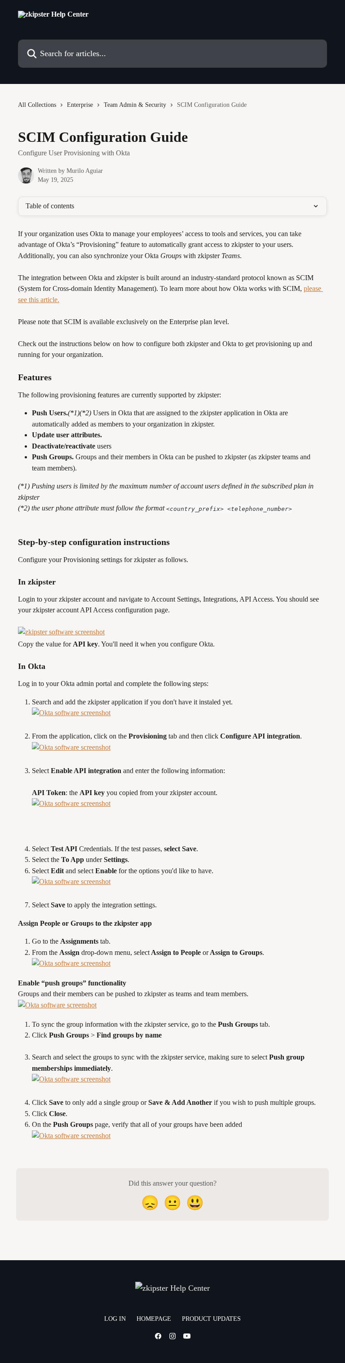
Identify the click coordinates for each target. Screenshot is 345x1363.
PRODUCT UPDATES (211, 1318)
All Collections (37, 104)
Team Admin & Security (135, 104)
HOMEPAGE (154, 1318)
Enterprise (80, 104)
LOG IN (115, 1318)
